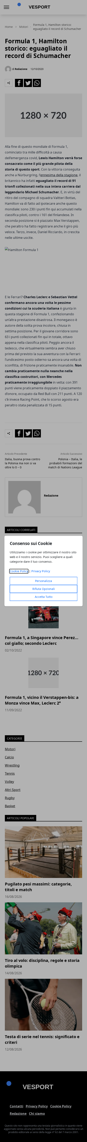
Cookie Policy (19, 571)
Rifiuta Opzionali (43, 589)
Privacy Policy (40, 571)
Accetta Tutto (43, 597)
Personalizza (43, 581)
